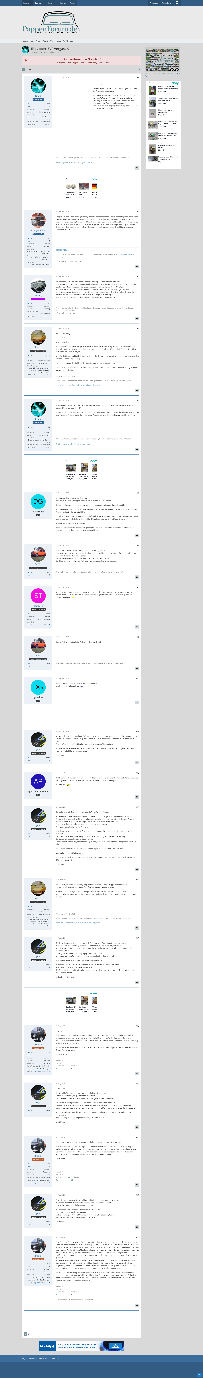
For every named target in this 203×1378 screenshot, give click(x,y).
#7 (138, 545)
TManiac (78, 1300)
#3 (138, 277)
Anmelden (154, 3)
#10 (137, 678)
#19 (137, 1195)
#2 (138, 211)
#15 (137, 938)
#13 (137, 807)
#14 (137, 879)
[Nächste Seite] (30, 69)
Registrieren (166, 3)
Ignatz (36, 52)
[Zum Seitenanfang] (199, 1375)
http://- (46, 625)
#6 (138, 493)
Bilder (28, 107)
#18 (137, 1137)
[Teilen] (139, 69)
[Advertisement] (73, 116)
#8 (138, 587)
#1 (138, 77)
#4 (138, 328)
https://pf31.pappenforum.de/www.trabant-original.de (78, 385)
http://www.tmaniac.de (41, 1071)
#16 (137, 1026)
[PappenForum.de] (101, 22)
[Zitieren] (137, 168)
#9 (138, 637)
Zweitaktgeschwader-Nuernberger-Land (73, 162)
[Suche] (177, 3)
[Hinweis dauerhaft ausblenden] (138, 58)
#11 (137, 731)
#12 (137, 773)
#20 (137, 1237)
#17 (137, 1084)
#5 (138, 400)
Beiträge (29, 104)
